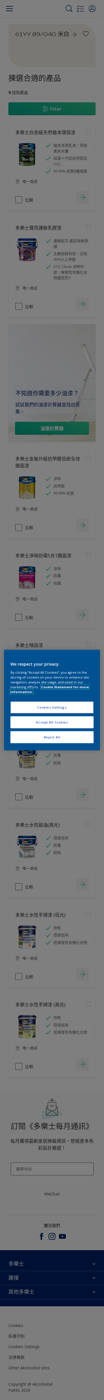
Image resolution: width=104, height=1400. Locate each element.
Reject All (52, 737)
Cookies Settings (51, 707)
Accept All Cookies (52, 722)
